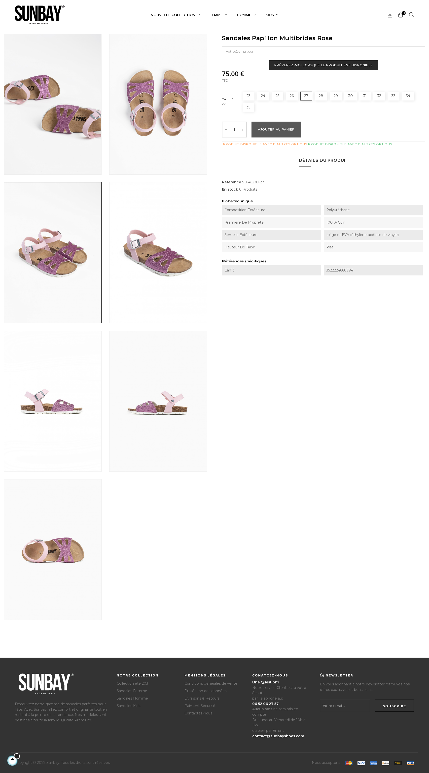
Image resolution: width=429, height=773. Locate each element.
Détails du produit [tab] (324, 160)
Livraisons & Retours (201, 698)
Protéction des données (205, 691)
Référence (231, 182)
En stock (230, 189)
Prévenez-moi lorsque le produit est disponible (323, 65)
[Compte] (390, 15)
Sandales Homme (132, 698)
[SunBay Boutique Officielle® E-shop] (45, 686)
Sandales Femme (132, 691)
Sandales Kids (128, 706)
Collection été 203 (132, 683)
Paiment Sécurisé (199, 706)
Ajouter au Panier (276, 129)
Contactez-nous (198, 713)
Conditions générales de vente (210, 683)
